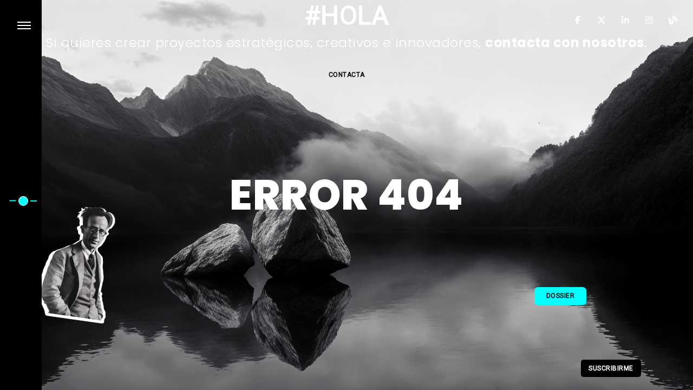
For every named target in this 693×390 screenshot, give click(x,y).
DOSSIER (560, 296)
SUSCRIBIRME (611, 368)
